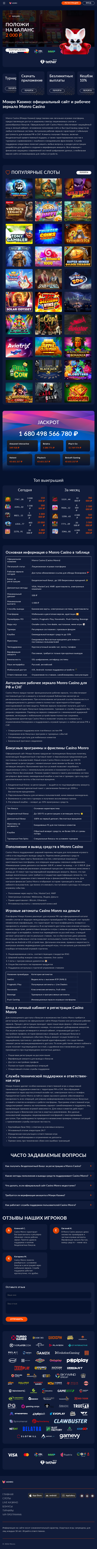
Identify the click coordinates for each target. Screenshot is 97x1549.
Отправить (16, 1319)
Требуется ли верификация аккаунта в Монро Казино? (35, 1195)
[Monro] (13, 3)
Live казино (10, 1502)
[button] (4, 3)
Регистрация (71, 3)
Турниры (8, 1511)
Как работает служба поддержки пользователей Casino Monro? (40, 1205)
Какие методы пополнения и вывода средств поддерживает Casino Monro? (46, 1176)
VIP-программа (12, 1515)
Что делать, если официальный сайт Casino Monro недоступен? (40, 1186)
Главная (8, 1494)
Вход (88, 3)
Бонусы (8, 1507)
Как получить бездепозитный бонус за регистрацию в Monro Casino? (43, 1166)
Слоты (7, 1498)
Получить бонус (17, 50)
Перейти (12, 88)
